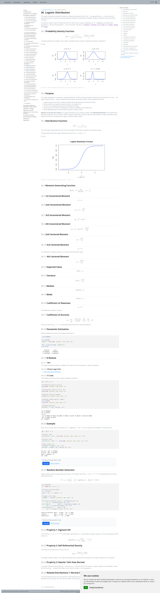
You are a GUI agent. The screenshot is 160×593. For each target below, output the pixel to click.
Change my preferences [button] (96, 587)
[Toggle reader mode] (153, 2)
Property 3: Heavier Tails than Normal (129, 53)
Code (43, 44)
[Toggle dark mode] (151, 2)
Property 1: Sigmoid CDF (128, 48)
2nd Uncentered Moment (128, 18)
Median (124, 33)
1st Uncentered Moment (128, 17)
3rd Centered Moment (128, 26)
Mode (124, 35)
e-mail (66, 591)
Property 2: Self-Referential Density (129, 50)
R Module (124, 42)
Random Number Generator (129, 46)
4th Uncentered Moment (128, 22)
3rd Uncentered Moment (128, 20)
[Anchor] (76, 31)
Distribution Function (127, 13)
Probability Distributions (47, 10)
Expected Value (126, 29)
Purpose (124, 11)
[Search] (156, 2)
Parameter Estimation (127, 40)
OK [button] (86, 587)
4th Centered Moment (128, 28)
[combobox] (156, 2)
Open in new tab (55, 463)
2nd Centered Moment (127, 24)
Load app (46, 463)
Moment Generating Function (129, 15)
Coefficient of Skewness (128, 37)
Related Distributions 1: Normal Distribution (128, 56)
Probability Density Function (129, 9)
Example (124, 44)
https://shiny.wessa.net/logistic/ (52, 372)
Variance (124, 31)
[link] (8, 2)
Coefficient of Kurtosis (128, 39)
